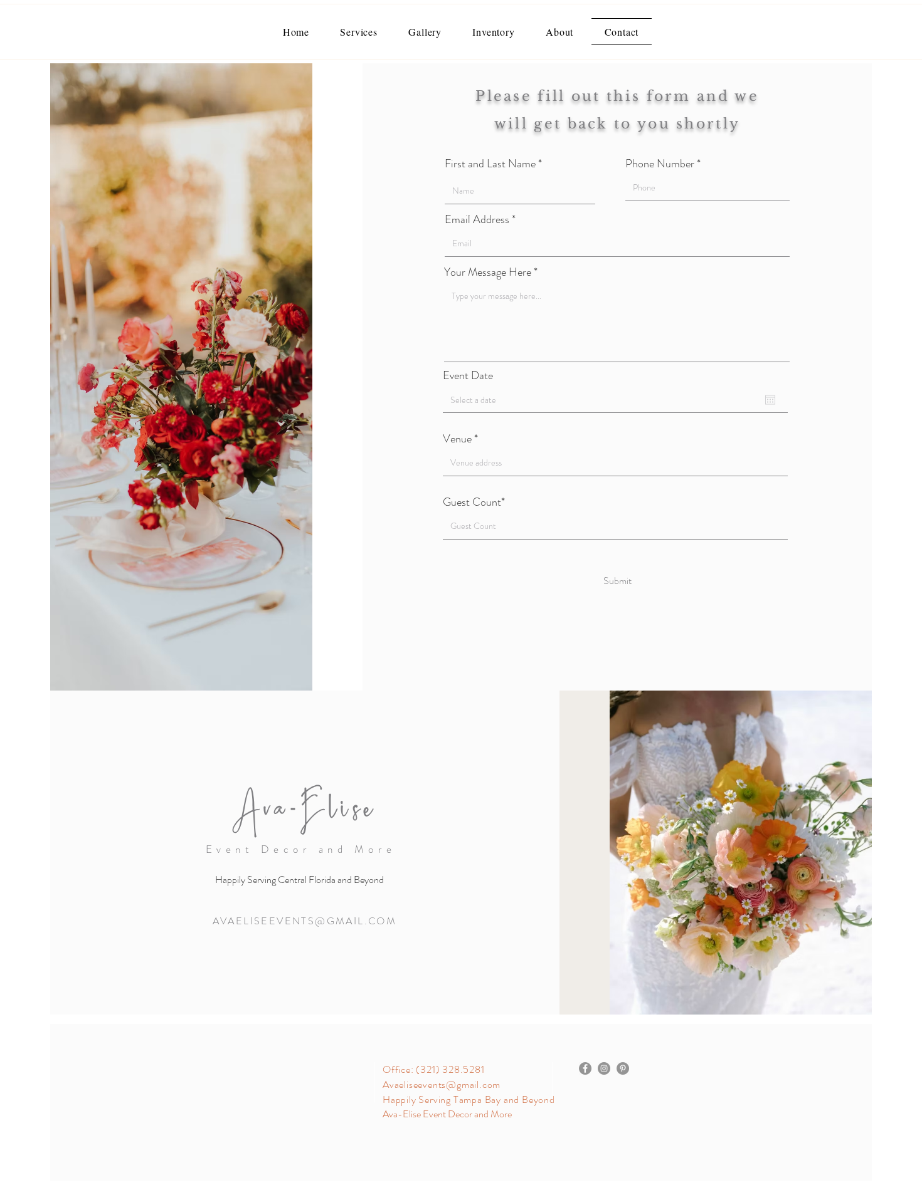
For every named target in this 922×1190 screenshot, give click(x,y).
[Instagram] (604, 1068)
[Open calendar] (770, 400)
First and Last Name (490, 163)
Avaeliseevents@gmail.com (442, 1084)
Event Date (468, 375)
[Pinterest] (623, 1068)
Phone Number (659, 163)
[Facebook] (585, 1068)
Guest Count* (474, 502)
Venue (458, 438)
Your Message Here (487, 272)
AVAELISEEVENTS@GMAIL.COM (305, 921)
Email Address (478, 219)
